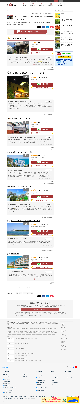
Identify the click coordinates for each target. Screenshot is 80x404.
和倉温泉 (21, 331)
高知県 (26, 358)
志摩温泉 (33, 334)
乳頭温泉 (31, 328)
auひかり (6, 377)
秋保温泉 (39, 328)
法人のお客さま (39, 371)
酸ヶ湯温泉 (9, 334)
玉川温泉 (14, 334)
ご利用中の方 (68, 371)
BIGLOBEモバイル (7, 379)
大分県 (29, 360)
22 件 (47, 224)
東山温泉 (43, 328)
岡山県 (22, 355)
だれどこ (62, 331)
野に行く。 (63, 341)
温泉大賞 (25, 376)
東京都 (22, 343)
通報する (52, 67)
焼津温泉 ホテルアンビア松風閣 (21, 152)
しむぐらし (25, 377)
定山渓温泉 (9, 328)
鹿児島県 (36, 360)
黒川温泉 (51, 332)
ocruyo (62, 333)
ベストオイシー (64, 338)
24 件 (47, 155)
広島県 (26, 355)
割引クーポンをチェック (43, 52)
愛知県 (22, 350)
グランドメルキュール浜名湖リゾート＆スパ (25, 221)
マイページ (67, 1)
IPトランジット (40, 385)
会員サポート (69, 377)
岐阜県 (19, 350)
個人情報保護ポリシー (34, 396)
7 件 (46, 77)
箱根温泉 (23, 334)
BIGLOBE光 (6, 376)
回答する (55, 1)
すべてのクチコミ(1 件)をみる (48, 149)
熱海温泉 (49, 334)
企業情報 (52, 371)
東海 (17, 293)
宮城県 (26, 338)
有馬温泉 (9, 332)
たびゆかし (63, 345)
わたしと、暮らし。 (64, 335)
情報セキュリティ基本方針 (19, 398)
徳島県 (16, 358)
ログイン (71, 1)
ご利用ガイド (63, 325)
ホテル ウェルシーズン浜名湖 (21, 186)
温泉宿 (27, 293)
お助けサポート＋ (7, 385)
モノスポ (62, 339)
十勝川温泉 (18, 328)
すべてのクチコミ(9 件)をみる (48, 69)
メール (68, 375)
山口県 (29, 355)
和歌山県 (32, 353)
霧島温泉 (55, 332)
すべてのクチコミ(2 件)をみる (48, 114)
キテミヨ (62, 337)
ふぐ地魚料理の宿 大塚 (18, 38)
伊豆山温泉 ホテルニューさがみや (21, 118)
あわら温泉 (30, 331)
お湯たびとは (63, 324)
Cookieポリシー (52, 396)
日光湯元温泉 (19, 334)
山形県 (32, 338)
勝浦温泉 (17, 332)
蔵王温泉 (47, 328)
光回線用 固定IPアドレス (41, 380)
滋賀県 (16, 353)
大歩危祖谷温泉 (39, 334)
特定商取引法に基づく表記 (7, 398)
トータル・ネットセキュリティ (10, 389)
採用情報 (53, 380)
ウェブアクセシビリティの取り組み (21, 396)
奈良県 (29, 353)
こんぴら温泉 (26, 332)
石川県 (19, 348)
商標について (27, 398)
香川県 (19, 358)
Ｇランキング (63, 330)
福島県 (35, 338)
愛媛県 (22, 358)
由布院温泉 (45, 334)
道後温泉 (21, 332)
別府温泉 (47, 332)
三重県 (26, 350)
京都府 (19, 353)
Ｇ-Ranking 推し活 (64, 346)
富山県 (16, 348)
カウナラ (62, 342)
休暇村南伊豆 (15, 254)
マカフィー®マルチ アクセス (42, 388)
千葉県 (19, 343)
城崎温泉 (52, 331)
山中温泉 (25, 331)
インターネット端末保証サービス (10, 387)
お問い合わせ (5, 396)
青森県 (19, 338)
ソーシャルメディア (55, 384)
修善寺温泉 (9, 331)
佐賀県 (19, 360)
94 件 (47, 190)
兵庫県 (26, 353)
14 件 (47, 257)
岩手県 (22, 338)
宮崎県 (32, 360)
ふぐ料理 (31, 293)
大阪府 (22, 353)
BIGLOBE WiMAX (7, 381)
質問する (60, 1)
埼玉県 (16, 343)
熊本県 (26, 360)
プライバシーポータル (43, 396)
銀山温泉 (51, 328)
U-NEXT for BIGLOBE (8, 390)
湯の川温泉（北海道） (25, 328)
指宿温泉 (53, 334)
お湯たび (62, 334)
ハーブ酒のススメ (64, 349)
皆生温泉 (39, 332)
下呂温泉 (39, 331)
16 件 (47, 42)
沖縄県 (40, 360)
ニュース (53, 379)
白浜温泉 (13, 332)
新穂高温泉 (48, 331)
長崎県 (22, 360)
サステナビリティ (55, 377)
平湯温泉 (43, 331)
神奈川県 (26, 343)
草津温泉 (55, 328)
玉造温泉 (34, 332)
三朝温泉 (30, 332)
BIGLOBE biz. (39, 374)
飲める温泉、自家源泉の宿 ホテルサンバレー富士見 (27, 73)
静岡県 (20, 293)
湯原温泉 (43, 332)
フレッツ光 (39, 377)
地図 (33, 46)
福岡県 (16, 360)
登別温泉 (14, 328)
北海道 (16, 338)
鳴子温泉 (35, 328)
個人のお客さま (6, 371)
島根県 (19, 355)
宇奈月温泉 (35, 331)
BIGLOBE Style (55, 382)
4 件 (46, 122)
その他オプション (7, 392)
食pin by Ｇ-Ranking (64, 348)
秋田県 (29, 338)
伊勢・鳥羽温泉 (28, 334)
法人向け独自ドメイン (41, 390)
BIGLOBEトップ (34, 398)
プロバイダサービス (41, 379)
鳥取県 (16, 355)
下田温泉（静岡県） (15, 331)
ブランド (53, 375)
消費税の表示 (11, 396)
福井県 (22, 348)
